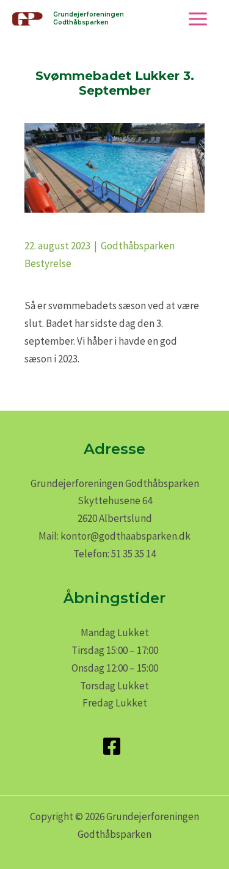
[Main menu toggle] (198, 19)
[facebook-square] (115, 746)
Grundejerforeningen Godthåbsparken (88, 18)
